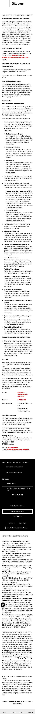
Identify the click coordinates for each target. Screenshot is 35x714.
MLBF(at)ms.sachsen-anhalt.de (18, 449)
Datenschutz (23, 523)
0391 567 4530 (13, 447)
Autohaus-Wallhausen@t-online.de (23, 394)
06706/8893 (22, 400)
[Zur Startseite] (15, 3)
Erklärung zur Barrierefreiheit (17, 527)
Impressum (11, 523)
